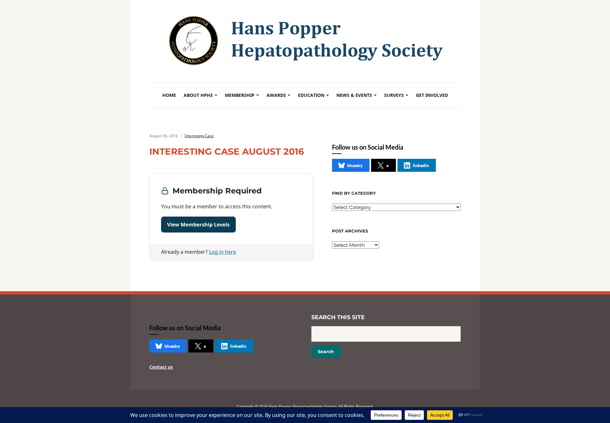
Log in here (222, 251)
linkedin (421, 165)
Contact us (161, 367)
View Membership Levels (198, 224)
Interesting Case (199, 135)
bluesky (355, 165)
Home (169, 95)
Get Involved (432, 95)
